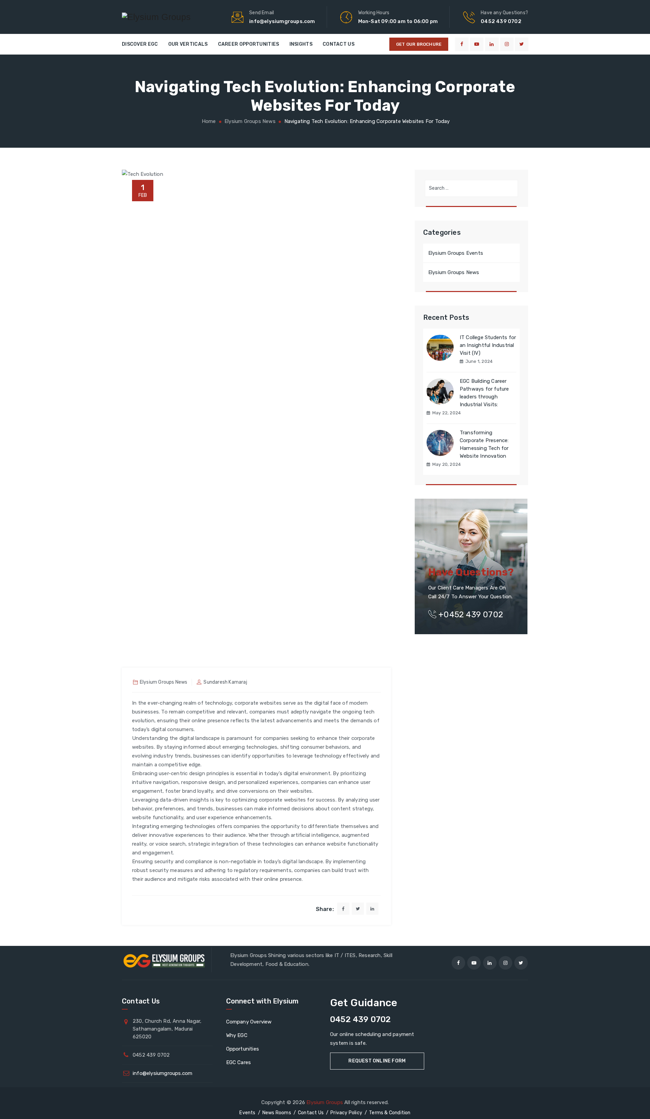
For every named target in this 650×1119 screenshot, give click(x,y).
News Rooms (276, 1113)
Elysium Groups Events (455, 253)
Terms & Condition (389, 1113)
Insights (300, 44)
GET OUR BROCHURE (418, 44)
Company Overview (249, 1022)
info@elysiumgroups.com (162, 1073)
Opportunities (242, 1049)
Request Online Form (377, 1061)
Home (208, 121)
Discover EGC (140, 44)
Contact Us (338, 44)
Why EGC (236, 1035)
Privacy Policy (346, 1113)
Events (247, 1113)
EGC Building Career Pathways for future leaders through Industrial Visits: (484, 393)
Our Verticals (188, 44)
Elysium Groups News (164, 682)
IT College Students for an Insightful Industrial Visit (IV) (488, 345)
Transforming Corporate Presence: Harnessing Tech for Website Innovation (484, 444)
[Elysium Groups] (156, 17)
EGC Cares (238, 1062)
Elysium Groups (324, 1102)
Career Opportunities (248, 44)
